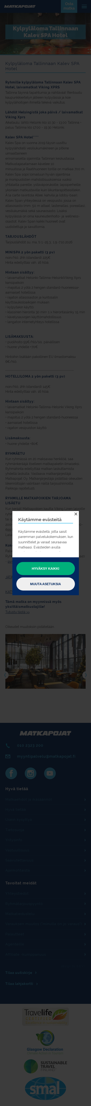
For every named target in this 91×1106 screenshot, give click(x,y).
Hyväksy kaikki (45, 568)
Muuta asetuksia (45, 584)
